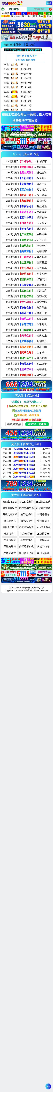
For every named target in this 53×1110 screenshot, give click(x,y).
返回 (49, 3)
